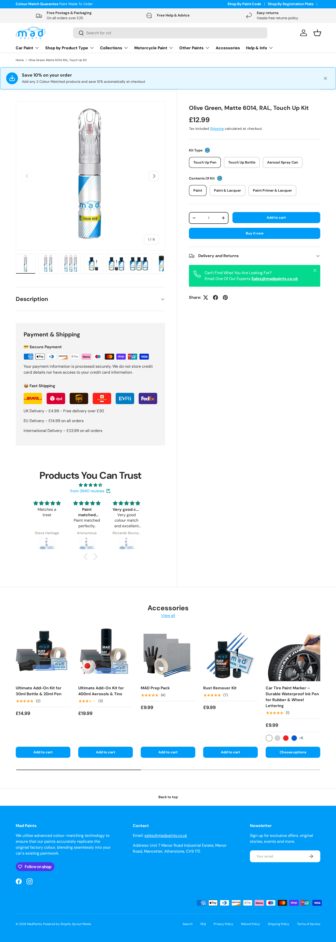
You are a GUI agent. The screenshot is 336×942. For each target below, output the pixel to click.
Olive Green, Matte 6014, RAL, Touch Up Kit (58, 60)
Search (188, 924)
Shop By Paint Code (244, 4)
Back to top (168, 797)
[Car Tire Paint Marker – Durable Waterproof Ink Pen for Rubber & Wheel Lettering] (293, 654)
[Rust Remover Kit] (230, 654)
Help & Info (256, 47)
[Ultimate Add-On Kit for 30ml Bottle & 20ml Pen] (43, 654)
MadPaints (34, 924)
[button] (86, 556)
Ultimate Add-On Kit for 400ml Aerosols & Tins (101, 690)
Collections (111, 47)
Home (20, 60)
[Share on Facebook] (215, 297)
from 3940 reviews (87, 491)
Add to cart (276, 217)
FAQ (203, 924)
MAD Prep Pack (155, 688)
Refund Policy (250, 924)
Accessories (228, 47)
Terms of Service (308, 924)
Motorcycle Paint (150, 47)
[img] (90, 485)
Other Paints (191, 47)
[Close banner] (325, 78)
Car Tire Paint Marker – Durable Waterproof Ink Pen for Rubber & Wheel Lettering (292, 696)
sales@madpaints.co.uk (165, 835)
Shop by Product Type (66, 47)
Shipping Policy (278, 924)
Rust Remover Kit (220, 688)
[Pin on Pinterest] (225, 297)
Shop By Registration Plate (291, 4)
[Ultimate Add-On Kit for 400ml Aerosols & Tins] (105, 654)
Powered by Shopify (57, 924)
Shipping (217, 128)
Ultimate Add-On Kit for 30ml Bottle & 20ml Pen (38, 690)
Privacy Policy (223, 924)
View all (168, 615)
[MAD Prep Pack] (168, 654)
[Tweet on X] (206, 297)
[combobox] (170, 32)
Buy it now (255, 233)
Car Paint (24, 47)
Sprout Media (81, 924)
